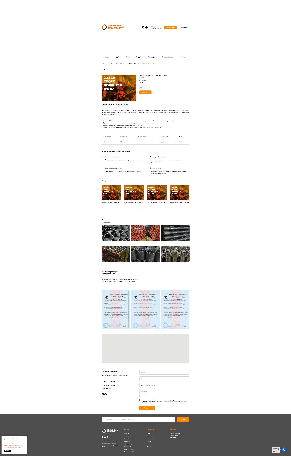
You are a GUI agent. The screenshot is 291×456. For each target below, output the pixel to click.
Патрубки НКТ (168, 228)
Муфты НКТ (108, 228)
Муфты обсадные (140, 249)
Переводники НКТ (170, 249)
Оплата (149, 444)
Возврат (149, 446)
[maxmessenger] (146, 27)
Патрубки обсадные (129, 449)
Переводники (152, 57)
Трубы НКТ (138, 228)
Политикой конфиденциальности (171, 401)
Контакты (183, 57)
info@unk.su (106, 388)
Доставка (149, 441)
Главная (103, 63)
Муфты (128, 57)
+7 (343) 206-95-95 (108, 385)
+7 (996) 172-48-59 (108, 382)
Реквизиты (150, 436)
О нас (148, 433)
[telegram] (143, 27)
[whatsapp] (107, 437)
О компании (150, 429)
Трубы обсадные (110, 249)
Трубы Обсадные (119, 63)
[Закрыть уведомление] (26, 436)
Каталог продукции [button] (168, 57)
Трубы (118, 57)
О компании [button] (106, 57)
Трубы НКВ (127, 436)
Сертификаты (150, 438)
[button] (170, 27)
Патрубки (139, 57)
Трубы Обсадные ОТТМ (133, 63)
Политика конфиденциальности (109, 443)
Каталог (110, 63)
